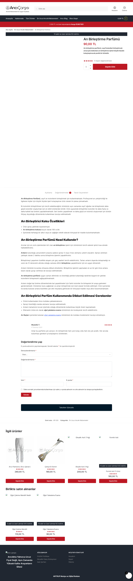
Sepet (71, 559)
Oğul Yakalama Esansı (51, 529)
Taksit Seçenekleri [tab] (81, 193)
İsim (23, 380)
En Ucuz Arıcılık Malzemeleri (23, 30)
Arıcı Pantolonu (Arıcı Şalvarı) (19, 467)
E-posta (69, 380)
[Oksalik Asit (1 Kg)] (82, 450)
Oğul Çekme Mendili (19, 529)
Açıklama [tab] (48, 193)
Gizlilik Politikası (43, 556)
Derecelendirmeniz (28, 351)
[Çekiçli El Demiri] (51, 450)
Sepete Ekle (110, 67)
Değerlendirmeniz (28, 360)
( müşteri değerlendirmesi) (103, 61)
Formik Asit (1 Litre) (113, 471)
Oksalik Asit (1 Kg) (82, 467)
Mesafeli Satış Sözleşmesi (46, 559)
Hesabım (115, 10)
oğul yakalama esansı (52, 315)
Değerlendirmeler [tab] (62, 193)
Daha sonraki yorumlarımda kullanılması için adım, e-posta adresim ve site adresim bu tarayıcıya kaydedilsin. (63, 389)
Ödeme (124, 10)
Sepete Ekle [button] (20, 481)
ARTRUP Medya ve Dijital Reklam (66, 576)
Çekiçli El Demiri (51, 467)
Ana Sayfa (9, 30)
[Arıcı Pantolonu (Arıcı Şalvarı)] (20, 450)
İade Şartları (41, 562)
